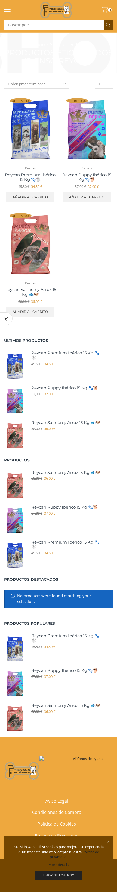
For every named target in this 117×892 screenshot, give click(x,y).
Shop (55, 44)
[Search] (108, 25)
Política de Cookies (57, 824)
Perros (30, 168)
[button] (7, 10)
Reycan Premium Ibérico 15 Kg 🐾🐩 (30, 177)
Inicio (39, 44)
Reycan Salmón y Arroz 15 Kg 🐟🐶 (30, 292)
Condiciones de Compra (56, 812)
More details (58, 864)
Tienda (73, 44)
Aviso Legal (56, 801)
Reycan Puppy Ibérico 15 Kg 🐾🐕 (86, 177)
